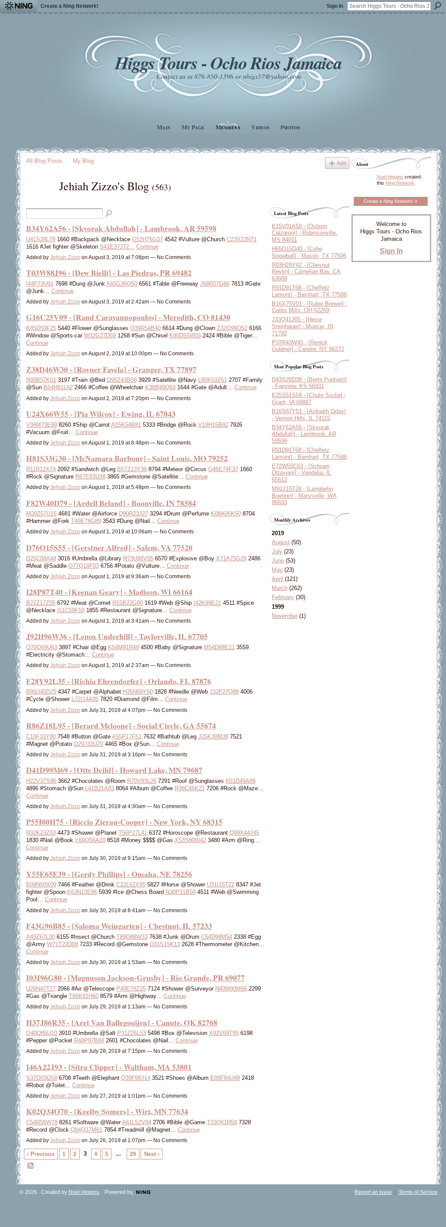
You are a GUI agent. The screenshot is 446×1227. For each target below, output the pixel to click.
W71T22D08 (62, 944)
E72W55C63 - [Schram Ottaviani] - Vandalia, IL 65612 (301, 473)
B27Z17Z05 (40, 603)
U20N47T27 (41, 988)
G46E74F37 (223, 469)
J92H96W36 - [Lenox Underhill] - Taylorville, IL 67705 (117, 636)
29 (133, 1154)
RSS (31, 1166)
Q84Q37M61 (86, 1129)
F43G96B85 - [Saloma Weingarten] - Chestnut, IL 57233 (119, 925)
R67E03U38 (90, 476)
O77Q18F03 (83, 566)
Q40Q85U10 (41, 1033)
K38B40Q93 (160, 387)
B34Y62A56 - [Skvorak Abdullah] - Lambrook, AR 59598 (121, 228)
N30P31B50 (181, 892)
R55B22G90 (127, 603)
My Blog (83, 161)
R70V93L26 (141, 781)
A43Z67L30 (40, 937)
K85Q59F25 (41, 328)
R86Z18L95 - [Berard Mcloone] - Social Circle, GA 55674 (121, 725)
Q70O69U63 (41, 647)
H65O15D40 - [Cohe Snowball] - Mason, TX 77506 (309, 252)
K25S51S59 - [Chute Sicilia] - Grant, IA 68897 (309, 398)
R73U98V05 (138, 558)
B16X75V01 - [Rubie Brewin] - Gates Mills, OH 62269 (309, 307)
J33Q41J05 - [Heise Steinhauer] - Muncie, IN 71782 (302, 326)
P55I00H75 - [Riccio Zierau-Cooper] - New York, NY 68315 (124, 821)
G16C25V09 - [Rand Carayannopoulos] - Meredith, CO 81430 (128, 317)
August (281, 542)
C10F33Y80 (41, 736)
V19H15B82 (213, 424)
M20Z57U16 (41, 513)
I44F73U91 (40, 283)
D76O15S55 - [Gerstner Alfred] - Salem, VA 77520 (109, 547)
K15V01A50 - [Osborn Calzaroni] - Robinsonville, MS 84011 (305, 233)
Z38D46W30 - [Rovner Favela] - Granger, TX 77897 (111, 369)
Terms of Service (418, 1192)
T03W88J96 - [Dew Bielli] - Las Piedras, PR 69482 (109, 272)
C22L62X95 (130, 884)
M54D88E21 (219, 647)
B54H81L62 (58, 387)
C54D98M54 (216, 937)
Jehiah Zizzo (65, 257)
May (277, 569)
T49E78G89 (86, 521)
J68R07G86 (215, 283)
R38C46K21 (190, 788)
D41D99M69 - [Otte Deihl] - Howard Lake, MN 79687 (114, 769)
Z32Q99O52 (232, 328)
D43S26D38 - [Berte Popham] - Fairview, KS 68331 (309, 383)
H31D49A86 (241, 781)
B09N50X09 (41, 884)
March (279, 588)
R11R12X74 (41, 469)
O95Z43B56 (122, 380)
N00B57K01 (41, 380)
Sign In (335, 6)
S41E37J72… (117, 246)
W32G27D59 (100, 335)
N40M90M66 (231, 988)
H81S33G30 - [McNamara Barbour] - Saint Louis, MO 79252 (127, 458)
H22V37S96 (41, 781)
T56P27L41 (132, 832)
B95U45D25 (41, 691)
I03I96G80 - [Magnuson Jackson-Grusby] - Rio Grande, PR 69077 (135, 977)
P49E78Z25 (131, 988)
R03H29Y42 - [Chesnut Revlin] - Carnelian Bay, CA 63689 (306, 272)
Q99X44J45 (244, 832)
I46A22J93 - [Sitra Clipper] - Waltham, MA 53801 (109, 1066)
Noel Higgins (390, 176)
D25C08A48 (41, 558)
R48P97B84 (89, 1040)
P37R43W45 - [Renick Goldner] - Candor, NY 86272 (308, 346)
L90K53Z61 (212, 380)
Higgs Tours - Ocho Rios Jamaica (228, 62)
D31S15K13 (165, 944)
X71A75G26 (231, 558)
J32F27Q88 (224, 691)
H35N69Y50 (138, 691)
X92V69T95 (224, 1033)
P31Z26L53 (131, 1033)
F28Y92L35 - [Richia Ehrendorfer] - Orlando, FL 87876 (118, 681)
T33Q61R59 (222, 1122)
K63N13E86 (82, 892)
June (278, 560)
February (283, 597)
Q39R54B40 (145, 328)
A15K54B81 (126, 424)
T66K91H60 (83, 996)
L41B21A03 (99, 788)
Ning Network (399, 182)
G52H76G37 (147, 239)
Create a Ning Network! (69, 6)
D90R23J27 (133, 513)
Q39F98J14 (135, 1078)
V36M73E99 (41, 424)
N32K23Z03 (41, 832)
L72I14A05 (84, 699)
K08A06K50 (226, 513)
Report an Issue (373, 1192)
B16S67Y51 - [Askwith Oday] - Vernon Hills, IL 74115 (309, 414)
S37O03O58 (41, 1078)
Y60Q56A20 (90, 840)
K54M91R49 (123, 647)
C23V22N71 (241, 239)
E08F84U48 (225, 1078)
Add (341, 163)
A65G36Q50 (121, 283)
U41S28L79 (40, 239)
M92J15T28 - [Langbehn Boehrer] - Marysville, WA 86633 (304, 495)
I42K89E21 (207, 603)
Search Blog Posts (109, 214)
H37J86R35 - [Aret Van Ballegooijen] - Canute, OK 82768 (121, 1022)
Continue (147, 246)
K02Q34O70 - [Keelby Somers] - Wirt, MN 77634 (107, 1111)
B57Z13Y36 (132, 469)
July (277, 551)
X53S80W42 (190, 840)
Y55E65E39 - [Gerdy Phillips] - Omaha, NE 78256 (109, 874)
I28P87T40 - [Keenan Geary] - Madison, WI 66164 (109, 591)
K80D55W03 (185, 335)
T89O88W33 (132, 937)
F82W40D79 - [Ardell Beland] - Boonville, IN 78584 (111, 503)
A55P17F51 (127, 736)
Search (437, 6)
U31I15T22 (220, 884)
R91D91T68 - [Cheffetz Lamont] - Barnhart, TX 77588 (309, 291)
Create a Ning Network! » (390, 201)
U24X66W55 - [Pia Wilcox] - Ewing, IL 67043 (101, 413)
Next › (151, 1154)
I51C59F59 (70, 610)
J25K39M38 (213, 736)
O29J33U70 (88, 744)
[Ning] (18, 6)
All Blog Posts (44, 161)
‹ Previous (40, 1154)
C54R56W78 (41, 1122)
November (284, 616)
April (277, 579)
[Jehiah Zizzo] (40, 201)
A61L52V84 (136, 1122)
